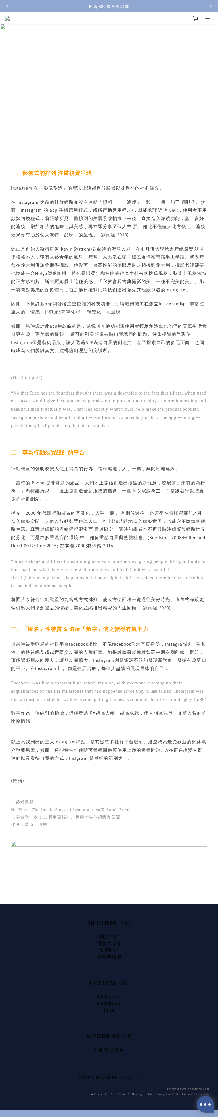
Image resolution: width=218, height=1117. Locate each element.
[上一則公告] (7, 6)
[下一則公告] (210, 6)
